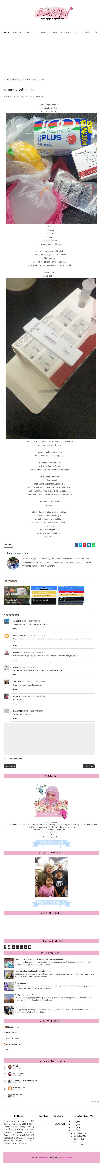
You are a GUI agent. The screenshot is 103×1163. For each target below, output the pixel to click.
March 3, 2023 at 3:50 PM (28, 667)
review (6, 1143)
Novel (31, 1129)
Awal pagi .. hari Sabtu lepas (27, 995)
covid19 (31, 96)
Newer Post (10, 766)
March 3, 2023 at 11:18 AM (33, 652)
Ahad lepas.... (20, 983)
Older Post (89, 766)
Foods (12, 1129)
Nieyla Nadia (18, 1095)
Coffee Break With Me (15, 1044)
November (78, 1136)
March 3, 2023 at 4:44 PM (36, 682)
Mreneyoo (10, 1050)
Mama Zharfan (19, 696)
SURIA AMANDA (13, 1033)
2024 (74, 1127)
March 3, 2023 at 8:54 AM (31, 621)
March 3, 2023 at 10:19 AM (36, 636)
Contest (7, 1127)
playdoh (32, 1141)
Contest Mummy (18, 1127)
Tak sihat (39, 96)
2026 (74, 1122)
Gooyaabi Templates (66, 1158)
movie (6, 1141)
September (78, 1142)
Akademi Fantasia (20, 1121)
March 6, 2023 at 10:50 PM (33, 711)
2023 (74, 1130)
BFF (32, 1121)
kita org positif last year (57, 512)
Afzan (15, 667)
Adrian (7, 1121)
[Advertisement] (51, 56)
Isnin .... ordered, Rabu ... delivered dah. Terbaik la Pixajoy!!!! (41, 959)
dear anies (18, 711)
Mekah (26, 1130)
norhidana (18, 652)
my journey (16, 1141)
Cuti (5, 1129)
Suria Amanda (19, 636)
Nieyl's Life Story (13, 1038)
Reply (15, 628)
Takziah (22, 1135)
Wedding (30, 1135)
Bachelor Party (10, 1124)
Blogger (30, 1124)
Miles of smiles (12, 1027)
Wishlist (19, 1138)
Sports (15, 1135)
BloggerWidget (94, 1101)
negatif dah (54, 530)
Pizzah (15, 1066)
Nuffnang (7, 1132)
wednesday (23, 1143)
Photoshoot (29, 1132)
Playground (8, 1135)
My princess (20, 1007)
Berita (18, 1124)
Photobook (18, 1132)
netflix (25, 1141)
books (25, 1138)
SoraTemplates (43, 1158)
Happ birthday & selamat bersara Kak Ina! (32, 971)
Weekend (9, 1137)
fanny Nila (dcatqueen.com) (25, 1080)
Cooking (30, 1126)
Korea (20, 1129)
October (77, 1139)
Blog (24, 1124)
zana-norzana (19, 682)
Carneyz (17, 621)
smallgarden (14, 1143)
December (78, 1133)
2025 (74, 1125)
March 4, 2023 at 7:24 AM (36, 696)
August (77, 1145)
